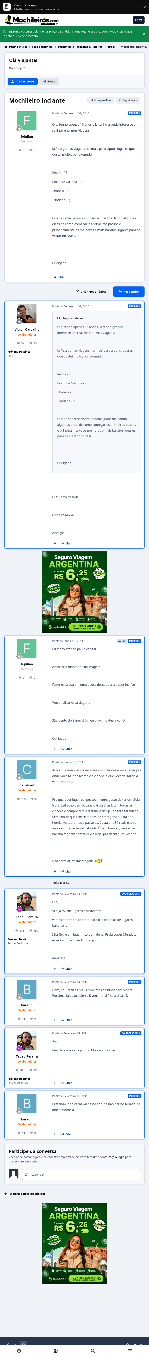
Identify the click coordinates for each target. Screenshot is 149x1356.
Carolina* (27, 785)
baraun (27, 1005)
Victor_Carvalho (27, 329)
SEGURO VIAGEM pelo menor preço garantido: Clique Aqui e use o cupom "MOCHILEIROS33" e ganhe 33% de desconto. (68, 33)
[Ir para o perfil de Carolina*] (26, 769)
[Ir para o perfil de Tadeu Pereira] (26, 901)
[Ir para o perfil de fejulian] (26, 120)
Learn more (8, 7)
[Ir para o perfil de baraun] (26, 989)
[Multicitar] (55, 543)
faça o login (116, 1157)
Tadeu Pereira (27, 917)
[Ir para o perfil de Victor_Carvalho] (26, 313)
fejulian (27, 136)
